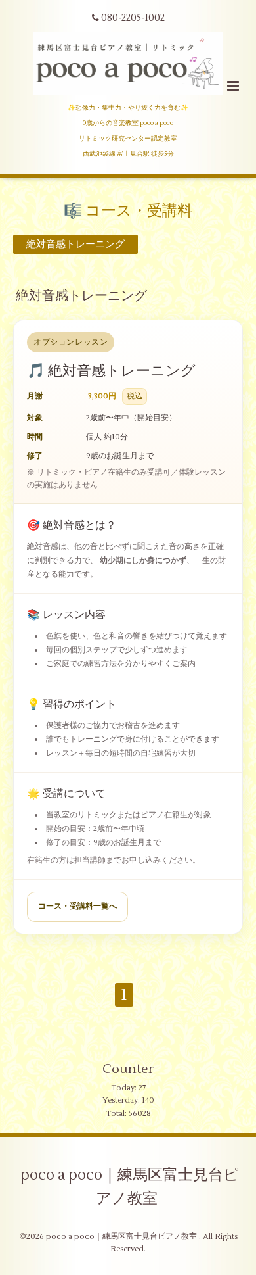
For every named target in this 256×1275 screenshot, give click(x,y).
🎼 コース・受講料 (128, 211)
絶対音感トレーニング (81, 295)
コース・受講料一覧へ (77, 906)
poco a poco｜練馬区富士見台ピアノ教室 (129, 1187)
